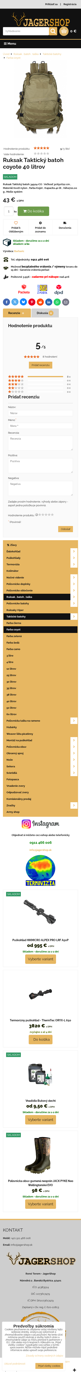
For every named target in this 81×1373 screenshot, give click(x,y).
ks (15, 211)
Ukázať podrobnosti (14, 1364)
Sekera (10, 766)
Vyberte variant (40, 959)
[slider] (41, 148)
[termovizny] (40, 884)
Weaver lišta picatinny (19, 733)
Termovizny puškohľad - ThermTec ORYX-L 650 (40, 1020)
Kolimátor (12, 570)
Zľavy (13, 545)
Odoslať (65, 529)
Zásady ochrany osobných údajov (44, 1355)
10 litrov (11, 668)
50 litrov (11, 707)
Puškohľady (13, 557)
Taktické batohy (16, 616)
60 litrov (11, 714)
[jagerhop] (40, 1267)
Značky (10, 805)
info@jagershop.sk (40, 850)
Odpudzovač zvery (17, 792)
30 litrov (11, 681)
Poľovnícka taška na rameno (23, 720)
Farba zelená (14, 636)
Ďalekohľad (13, 551)
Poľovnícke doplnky (18, 584)
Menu (11, 44)
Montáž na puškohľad (19, 740)
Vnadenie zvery (15, 785)
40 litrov (11, 701)
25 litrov (11, 675)
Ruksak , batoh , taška (19, 596)
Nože (9, 759)
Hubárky (11, 727)
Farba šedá (12, 642)
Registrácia (70, 4)
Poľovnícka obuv (16, 746)
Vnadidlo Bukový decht (41, 1100)
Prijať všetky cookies (49, 1366)
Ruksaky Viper (15, 610)
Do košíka (35, 211)
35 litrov (11, 688)
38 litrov (11, 694)
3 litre (9, 655)
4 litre (9, 662)
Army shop (12, 811)
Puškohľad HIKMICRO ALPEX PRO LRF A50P (40, 940)
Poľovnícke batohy (17, 603)
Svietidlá (11, 772)
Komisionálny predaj (18, 799)
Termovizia (12, 564)
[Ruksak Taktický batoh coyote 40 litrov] (40, 99)
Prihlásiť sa (51, 4)
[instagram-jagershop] (40, 828)
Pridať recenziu (41, 365)
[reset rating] (36, 514)
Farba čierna (13, 623)
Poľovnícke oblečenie (19, 590)
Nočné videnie (15, 577)
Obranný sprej (14, 753)
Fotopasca (12, 779)
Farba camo (13, 649)
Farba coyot (13, 629)
